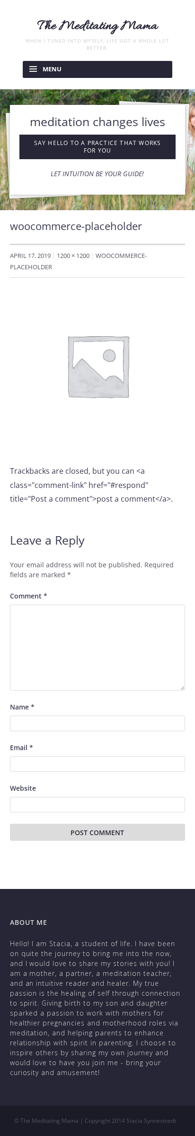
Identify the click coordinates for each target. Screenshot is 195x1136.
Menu (52, 69)
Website (23, 788)
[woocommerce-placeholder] (98, 364)
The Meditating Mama (97, 26)
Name (22, 706)
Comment (28, 595)
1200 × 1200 (73, 255)
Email (21, 747)
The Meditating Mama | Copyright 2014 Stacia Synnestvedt (98, 1121)
